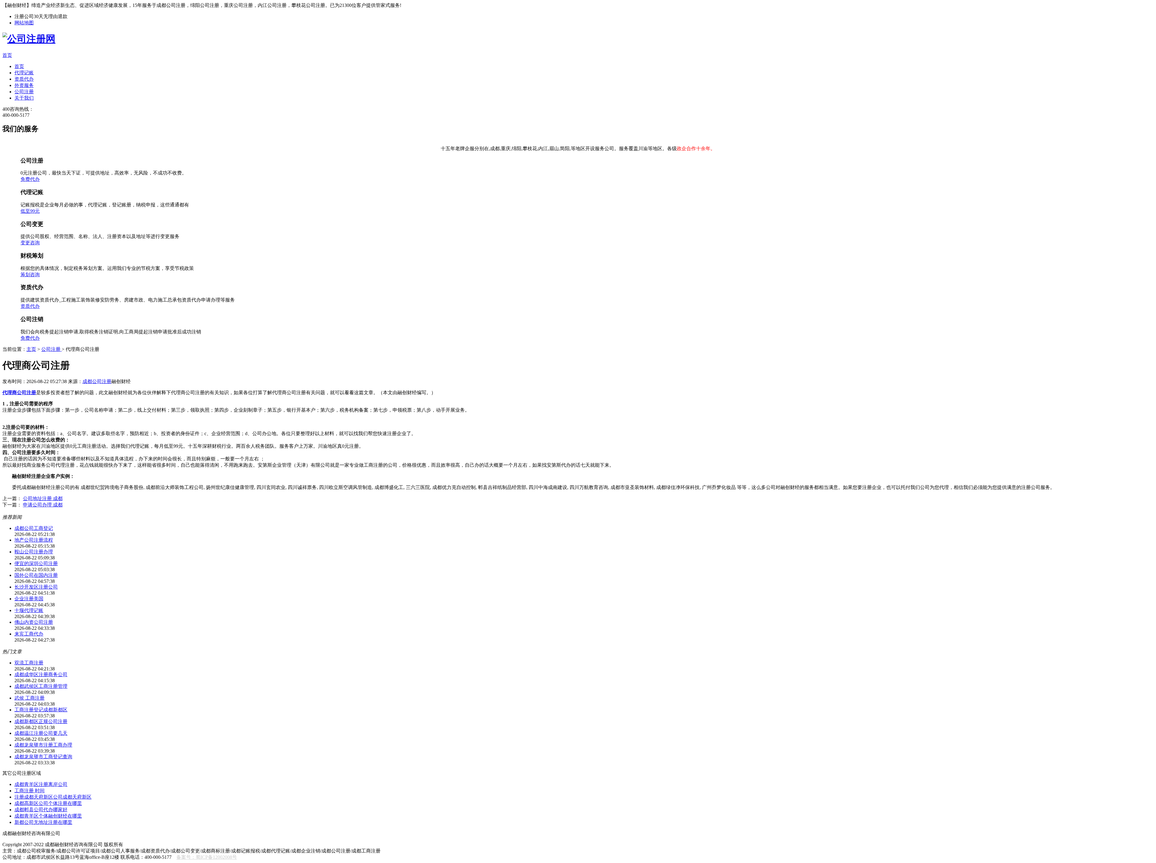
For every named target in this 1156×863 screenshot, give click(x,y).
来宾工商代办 (28, 633)
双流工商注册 (28, 662)
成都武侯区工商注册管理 (40, 686)
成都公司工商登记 (33, 528)
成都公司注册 (96, 381)
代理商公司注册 (19, 392)
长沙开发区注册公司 (36, 586)
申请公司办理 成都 (43, 504)
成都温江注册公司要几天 (40, 733)
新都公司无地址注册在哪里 (43, 822)
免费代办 (30, 179)
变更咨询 (30, 242)
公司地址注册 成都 (43, 498)
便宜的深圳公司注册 (36, 563)
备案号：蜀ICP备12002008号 (206, 857)
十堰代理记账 (28, 610)
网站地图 (24, 22)
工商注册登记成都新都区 (40, 709)
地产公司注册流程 (33, 540)
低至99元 (30, 211)
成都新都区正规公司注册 (40, 721)
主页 (31, 349)
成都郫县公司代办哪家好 (40, 809)
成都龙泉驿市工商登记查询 (43, 756)
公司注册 (51, 349)
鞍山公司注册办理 (33, 551)
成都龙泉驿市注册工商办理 (43, 744)
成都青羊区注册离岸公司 (40, 784)
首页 (7, 55)
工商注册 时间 (29, 790)
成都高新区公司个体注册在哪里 (48, 803)
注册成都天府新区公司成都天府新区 (53, 797)
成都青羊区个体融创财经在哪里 (48, 815)
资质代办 (30, 306)
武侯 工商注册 (29, 698)
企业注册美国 (28, 598)
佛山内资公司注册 (33, 622)
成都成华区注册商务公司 (40, 674)
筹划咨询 (30, 274)
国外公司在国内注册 (36, 575)
